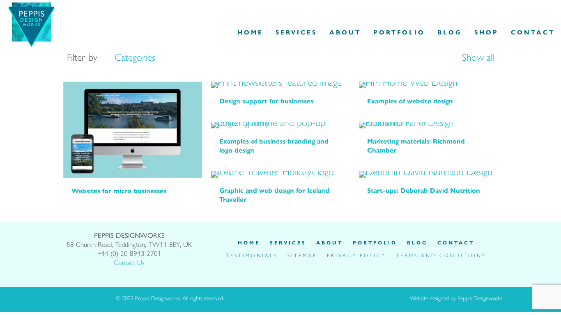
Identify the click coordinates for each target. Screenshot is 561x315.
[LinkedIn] (362, 266)
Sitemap (302, 255)
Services (288, 242)
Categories (135, 57)
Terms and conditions (441, 255)
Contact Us (129, 262)
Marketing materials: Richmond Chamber (416, 145)
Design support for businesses (266, 100)
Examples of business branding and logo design (274, 145)
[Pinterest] (373, 266)
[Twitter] (350, 266)
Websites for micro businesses (118, 190)
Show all (476, 57)
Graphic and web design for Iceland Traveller (274, 194)
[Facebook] (339, 266)
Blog (417, 242)
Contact (455, 242)
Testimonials (252, 255)
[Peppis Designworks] (31, 23)
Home (249, 242)
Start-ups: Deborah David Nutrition (423, 190)
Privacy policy (356, 255)
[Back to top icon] (302, 298)
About (329, 242)
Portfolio (375, 242)
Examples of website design (410, 100)
